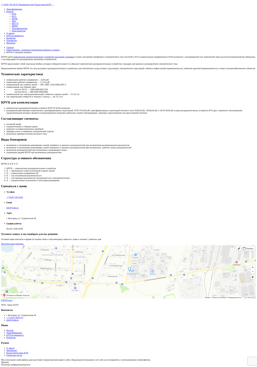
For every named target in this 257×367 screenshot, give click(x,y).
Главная (10, 47)
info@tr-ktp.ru (12, 208)
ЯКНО (15, 26)
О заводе (10, 33)
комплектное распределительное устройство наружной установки (44, 57)
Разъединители (19, 31)
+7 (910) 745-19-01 (9, 4)
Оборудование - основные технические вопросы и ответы (33, 50)
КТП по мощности (15, 36)
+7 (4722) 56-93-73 (14, 317)
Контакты (10, 43)
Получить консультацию (12, 244)
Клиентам (11, 38)
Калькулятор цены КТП (17, 353)
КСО (14, 16)
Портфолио (11, 40)
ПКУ (14, 21)
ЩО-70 (15, 24)
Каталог (10, 11)
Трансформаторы (14, 9)
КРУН (15, 19)
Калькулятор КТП (43, 4)
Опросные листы (14, 355)
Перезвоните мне (26, 4)
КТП (14, 14)
